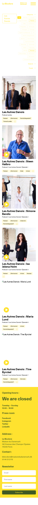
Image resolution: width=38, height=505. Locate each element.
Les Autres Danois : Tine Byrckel (16, 370)
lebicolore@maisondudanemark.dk (17, 456)
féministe (22, 379)
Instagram (6, 421)
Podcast (5, 118)
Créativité (23, 221)
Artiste (28, 171)
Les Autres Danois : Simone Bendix (18, 212)
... (16, 224)
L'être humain (13, 118)
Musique (29, 273)
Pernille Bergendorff (25, 118)
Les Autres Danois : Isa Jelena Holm (16, 265)
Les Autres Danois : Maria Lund (17, 318)
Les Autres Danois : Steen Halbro (17, 162)
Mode (21, 171)
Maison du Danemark (23, 3)
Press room (8, 413)
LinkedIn (6, 426)
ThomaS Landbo (7, 121)
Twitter (5, 424)
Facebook (6, 418)
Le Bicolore (7, 3)
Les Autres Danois (13, 112)
